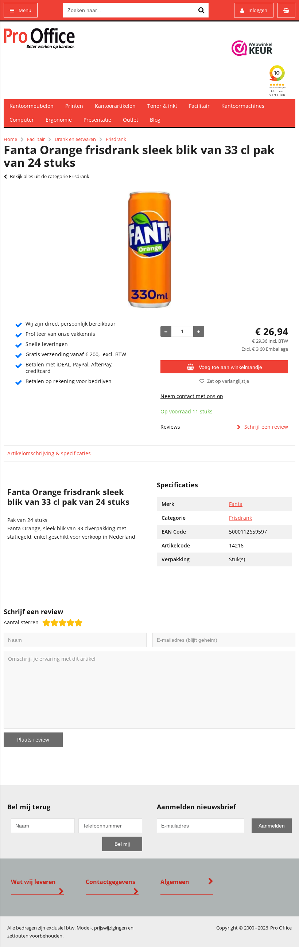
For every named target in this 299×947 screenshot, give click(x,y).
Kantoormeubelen (31, 105)
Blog (155, 119)
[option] (149, 249)
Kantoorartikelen (115, 105)
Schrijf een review (266, 426)
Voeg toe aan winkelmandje (230, 367)
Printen (74, 105)
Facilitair (199, 105)
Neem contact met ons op (191, 396)
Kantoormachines (242, 105)
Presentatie (97, 119)
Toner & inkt (162, 105)
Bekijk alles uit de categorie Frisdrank (49, 176)
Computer (21, 119)
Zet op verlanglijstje (228, 381)
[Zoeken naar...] (201, 10)
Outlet (130, 119)
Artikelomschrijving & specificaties (49, 453)
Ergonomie (59, 119)
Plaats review (33, 739)
